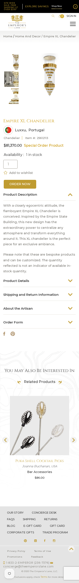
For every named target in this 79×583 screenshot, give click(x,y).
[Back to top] (71, 549)
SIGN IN (71, 16)
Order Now (20, 184)
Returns (50, 519)
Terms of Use (42, 551)
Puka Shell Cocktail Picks (39, 460)
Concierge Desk (44, 512)
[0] (60, 16)
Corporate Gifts (20, 532)
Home (7, 36)
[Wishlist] (5, 172)
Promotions (14, 556)
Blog (11, 525)
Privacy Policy (16, 551)
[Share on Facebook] (4, 333)
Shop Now (57, 6)
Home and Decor (28, 36)
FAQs (10, 519)
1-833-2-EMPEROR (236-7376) (28, 562)
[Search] (53, 16)
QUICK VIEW (39, 445)
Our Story (15, 512)
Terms (44, 577)
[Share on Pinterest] (13, 333)
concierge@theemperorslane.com (28, 566)
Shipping (29, 519)
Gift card (57, 525)
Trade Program (55, 532)
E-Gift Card (32, 525)
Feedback (37, 556)
